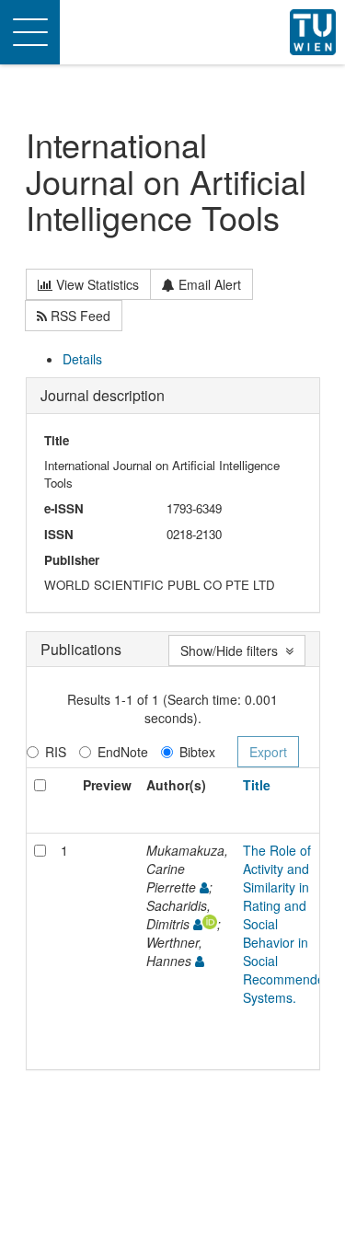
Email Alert (208, 284)
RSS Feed (78, 315)
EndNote (123, 752)
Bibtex (197, 752)
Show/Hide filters (232, 650)
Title (256, 785)
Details (82, 359)
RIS (55, 752)
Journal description (102, 395)
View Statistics (95, 284)
